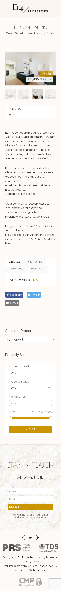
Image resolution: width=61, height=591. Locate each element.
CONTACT (37, 269)
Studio (51, 33)
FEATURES (35, 261)
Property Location (20, 366)
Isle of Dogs (35, 33)
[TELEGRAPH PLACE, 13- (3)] (30, 68)
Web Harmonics (38, 570)
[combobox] (30, 339)
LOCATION (16, 269)
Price (30, 412)
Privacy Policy (31, 561)
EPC (35, 279)
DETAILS (14, 261)
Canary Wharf (14, 33)
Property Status (19, 381)
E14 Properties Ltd (28, 557)
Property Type (18, 396)
